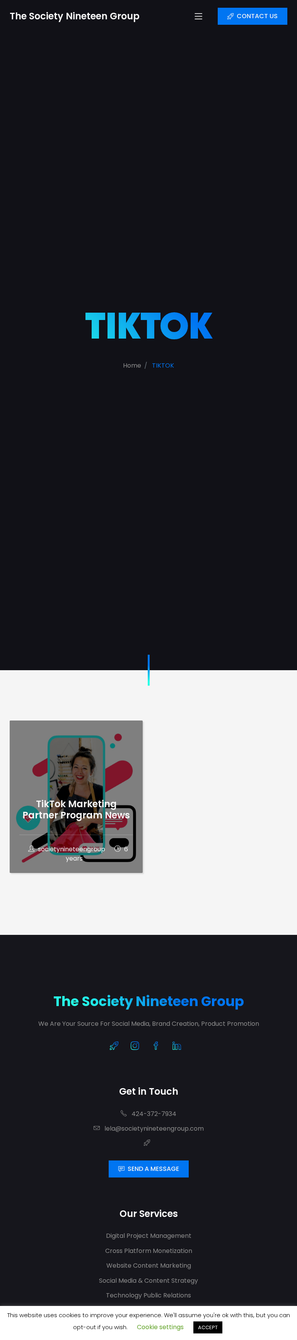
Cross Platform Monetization (148, 1250)
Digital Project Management (148, 1235)
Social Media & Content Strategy (148, 1280)
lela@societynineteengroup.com (153, 1128)
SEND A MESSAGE (153, 1168)
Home (132, 365)
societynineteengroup (71, 849)
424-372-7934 (153, 1113)
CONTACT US (257, 16)
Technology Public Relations (148, 1295)
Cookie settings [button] (160, 1327)
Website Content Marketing (148, 1265)
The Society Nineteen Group (148, 1001)
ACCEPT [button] (208, 1327)
